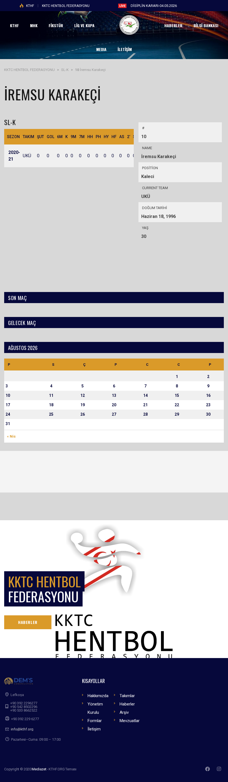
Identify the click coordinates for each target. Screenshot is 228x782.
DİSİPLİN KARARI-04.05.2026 (154, 6)
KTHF (30, 6)
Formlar (95, 720)
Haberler (127, 704)
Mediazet (39, 769)
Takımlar (127, 695)
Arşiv (124, 712)
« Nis (11, 436)
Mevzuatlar (130, 720)
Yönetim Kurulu (95, 708)
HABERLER (28, 622)
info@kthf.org (22, 729)
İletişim (94, 729)
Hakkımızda (98, 695)
